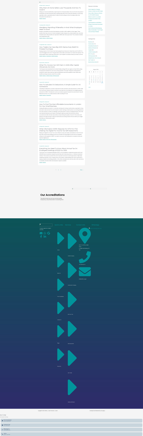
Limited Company (49, 38)
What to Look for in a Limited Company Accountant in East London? (94, 18)
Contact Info (80, 225)
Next (81, 170)
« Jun (89, 87)
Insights (40, 18)
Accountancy (65, 2)
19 (93, 80)
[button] (100, 3)
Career (56, 410)
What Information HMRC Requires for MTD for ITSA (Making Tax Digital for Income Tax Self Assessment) (58, 130)
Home (57, 2)
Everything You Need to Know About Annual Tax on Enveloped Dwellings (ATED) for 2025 (58, 149)
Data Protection (51, 410)
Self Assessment (56, 75)
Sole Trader (90, 60)
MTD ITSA (48, 139)
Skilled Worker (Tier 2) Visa (94, 58)
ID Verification (79, 2)
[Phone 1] (93, 2)
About (60, 2)
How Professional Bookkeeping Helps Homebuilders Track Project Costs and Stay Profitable (95, 29)
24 (89, 82)
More (84, 2)
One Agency (103, 410)
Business (44, 18)
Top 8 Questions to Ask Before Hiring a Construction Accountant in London (95, 24)
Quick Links (59, 225)
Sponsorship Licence (92, 62)
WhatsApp (95, 225)
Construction (48, 56)
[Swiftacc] (46, 2)
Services (68, 225)
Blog (88, 2)
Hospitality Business (92, 46)
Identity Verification (92, 48)
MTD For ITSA (72, 2)
